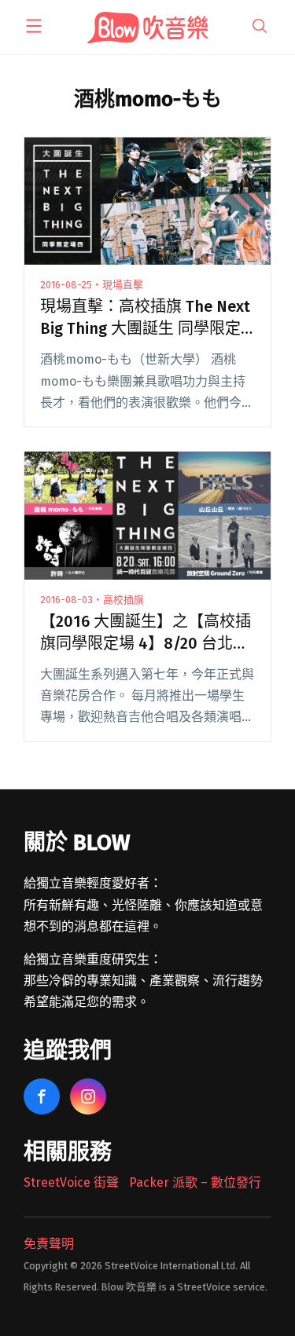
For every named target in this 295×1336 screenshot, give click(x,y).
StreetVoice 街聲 (71, 1182)
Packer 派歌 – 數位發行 (195, 1182)
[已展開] (34, 26)
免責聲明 (49, 1243)
